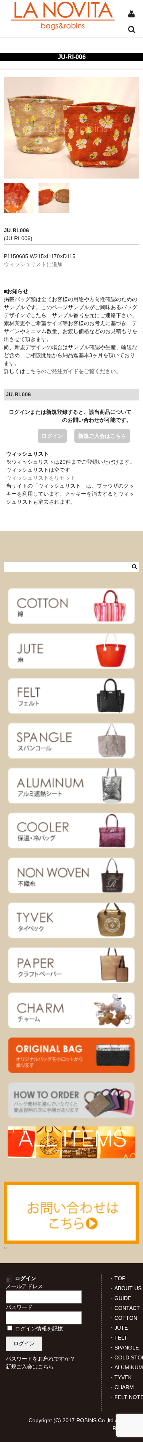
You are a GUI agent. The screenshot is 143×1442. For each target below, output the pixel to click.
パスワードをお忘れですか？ (40, 1359)
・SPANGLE (124, 1348)
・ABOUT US (125, 1288)
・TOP (117, 1278)
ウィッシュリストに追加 (33, 264)
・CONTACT (124, 1308)
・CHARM (121, 1387)
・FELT (118, 1338)
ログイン (52, 436)
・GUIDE (120, 1298)
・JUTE (118, 1328)
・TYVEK (120, 1377)
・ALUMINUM (126, 1367)
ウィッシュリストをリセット (41, 478)
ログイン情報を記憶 (38, 1329)
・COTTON (123, 1318)
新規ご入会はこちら (102, 436)
